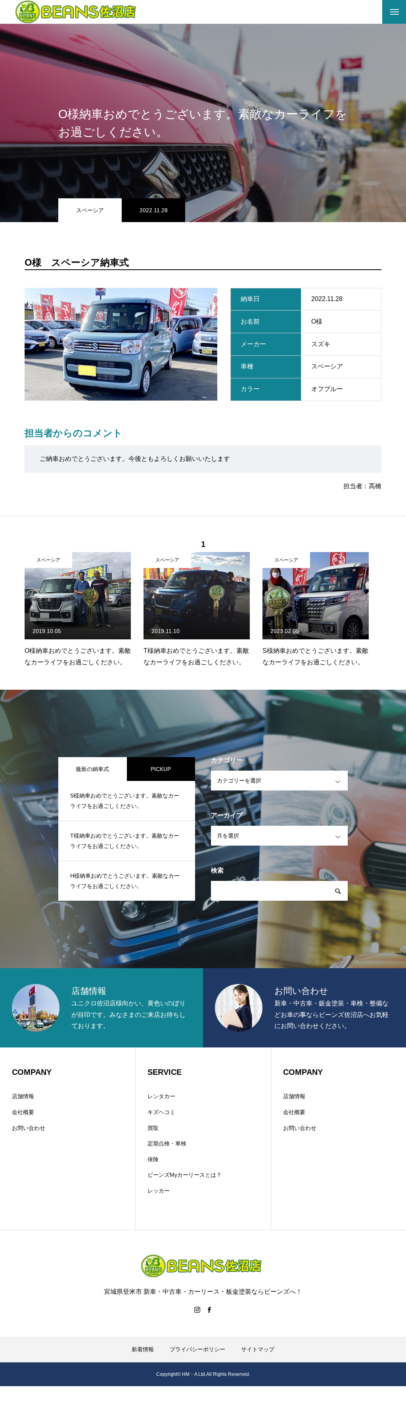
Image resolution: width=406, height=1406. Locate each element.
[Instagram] (197, 1310)
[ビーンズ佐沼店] (77, 12)
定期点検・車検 (166, 1143)
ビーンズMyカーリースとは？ (184, 1175)
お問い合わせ (28, 1128)
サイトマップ (257, 1349)
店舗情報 (23, 1096)
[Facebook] (209, 1310)
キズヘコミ (161, 1112)
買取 (153, 1128)
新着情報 (143, 1349)
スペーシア (90, 210)
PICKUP (161, 769)
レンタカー (161, 1096)
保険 (153, 1159)
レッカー (158, 1190)
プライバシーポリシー (197, 1349)
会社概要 (23, 1112)
